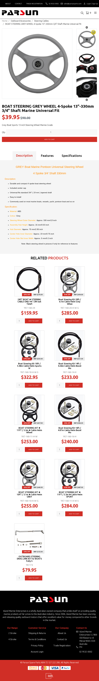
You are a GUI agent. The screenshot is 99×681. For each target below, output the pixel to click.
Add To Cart (33, 321)
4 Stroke (12, 639)
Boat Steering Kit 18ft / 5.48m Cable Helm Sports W (29, 366)
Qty (3, 132)
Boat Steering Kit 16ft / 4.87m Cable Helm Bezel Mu (69, 430)
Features (47, 155)
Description (24, 155)
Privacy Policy (37, 645)
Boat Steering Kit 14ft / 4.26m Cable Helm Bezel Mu (69, 366)
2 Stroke (12, 633)
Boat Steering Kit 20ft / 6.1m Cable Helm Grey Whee (70, 301)
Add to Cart (49, 139)
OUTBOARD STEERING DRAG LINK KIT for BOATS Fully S (29, 558)
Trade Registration (34, 4)
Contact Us (62, 639)
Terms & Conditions (37, 639)
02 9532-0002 (85, 652)
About (8, 4)
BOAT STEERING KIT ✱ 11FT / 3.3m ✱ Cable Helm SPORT (69, 494)
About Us (62, 633)
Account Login (37, 652)
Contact (18, 4)
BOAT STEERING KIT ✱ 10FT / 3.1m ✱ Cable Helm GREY (29, 494)
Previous (87, 100)
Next (87, 27)
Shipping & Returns (37, 633)
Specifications (72, 155)
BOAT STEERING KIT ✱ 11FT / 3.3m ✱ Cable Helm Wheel (29, 430)
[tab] (24, 155)
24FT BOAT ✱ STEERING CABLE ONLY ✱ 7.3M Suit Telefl (29, 301)
